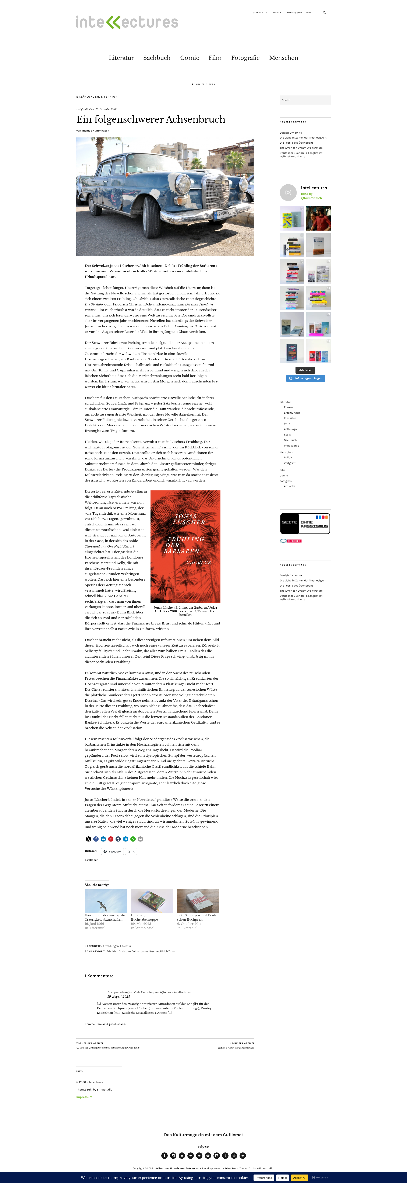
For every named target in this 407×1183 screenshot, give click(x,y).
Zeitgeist (289, 463)
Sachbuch (157, 58)
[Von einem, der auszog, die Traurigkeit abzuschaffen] (106, 901)
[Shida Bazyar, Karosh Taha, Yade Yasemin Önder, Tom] (292, 298)
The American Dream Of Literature (301, 147)
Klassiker (290, 418)
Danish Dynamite (291, 132)
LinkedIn (216, 1158)
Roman (288, 407)
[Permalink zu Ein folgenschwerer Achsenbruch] (165, 254)
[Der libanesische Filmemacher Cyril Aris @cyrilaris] (318, 218)
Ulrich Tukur (168, 951)
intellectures (161, 1168)
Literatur (121, 58)
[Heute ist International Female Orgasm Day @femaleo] (318, 298)
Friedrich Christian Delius (123, 951)
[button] (88, 839)
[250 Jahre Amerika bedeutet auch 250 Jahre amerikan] (292, 245)
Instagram (173, 1158)
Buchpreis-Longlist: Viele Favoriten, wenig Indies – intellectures (149, 992)
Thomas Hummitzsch (95, 130)
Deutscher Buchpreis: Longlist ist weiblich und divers (301, 154)
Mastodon (190, 1158)
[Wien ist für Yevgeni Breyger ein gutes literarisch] (292, 218)
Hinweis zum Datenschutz (185, 1168)
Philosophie (291, 445)
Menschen (283, 58)
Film (215, 58)
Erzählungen (87, 96)
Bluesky (182, 1158)
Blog (309, 12)
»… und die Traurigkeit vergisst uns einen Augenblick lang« (108, 1045)
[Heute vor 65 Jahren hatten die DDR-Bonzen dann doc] (318, 271)
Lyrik (287, 423)
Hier (213, 611)
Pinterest (243, 1158)
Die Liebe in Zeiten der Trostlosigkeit (303, 137)
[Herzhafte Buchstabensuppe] (152, 901)
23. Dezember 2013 (106, 109)
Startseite (259, 12)
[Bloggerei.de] (291, 542)
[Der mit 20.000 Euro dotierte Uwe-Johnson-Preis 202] (318, 351)
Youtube (208, 1158)
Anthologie (291, 429)
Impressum (294, 12)
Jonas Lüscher (150, 951)
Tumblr (225, 1158)
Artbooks (289, 486)
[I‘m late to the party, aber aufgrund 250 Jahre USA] (292, 271)
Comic (189, 58)
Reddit (234, 1158)
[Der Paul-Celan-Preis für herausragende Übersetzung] (292, 324)
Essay (287, 434)
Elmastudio (266, 1168)
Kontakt (277, 12)
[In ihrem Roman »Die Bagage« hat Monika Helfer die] (318, 324)
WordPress (231, 1168)
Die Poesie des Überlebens (297, 142)
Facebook (164, 1158)
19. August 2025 (118, 996)
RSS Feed (199, 1158)
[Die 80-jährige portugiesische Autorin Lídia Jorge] (292, 351)
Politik (288, 457)
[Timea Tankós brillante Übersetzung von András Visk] (318, 245)
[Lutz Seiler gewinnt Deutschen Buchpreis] (198, 901)
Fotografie (245, 58)
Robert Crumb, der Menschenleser (236, 1045)
